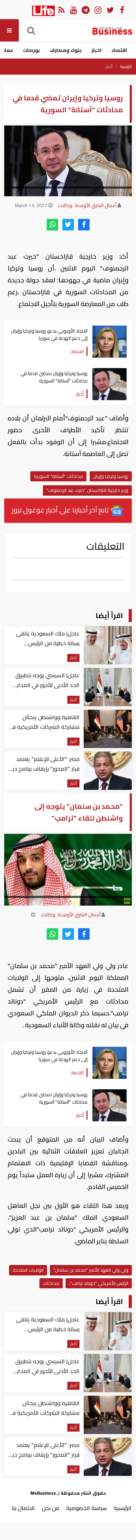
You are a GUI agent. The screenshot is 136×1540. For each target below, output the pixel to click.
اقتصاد (119, 50)
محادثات (51, 1283)
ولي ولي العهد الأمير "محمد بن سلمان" (90, 1270)
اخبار (96, 50)
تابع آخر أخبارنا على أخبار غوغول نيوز (61, 509)
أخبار (109, 66)
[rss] (61, 9)
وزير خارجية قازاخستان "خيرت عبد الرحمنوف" (87, 490)
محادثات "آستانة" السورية (58, 476)
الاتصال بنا (23, 1508)
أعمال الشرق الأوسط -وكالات (87, 205)
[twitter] (68, 225)
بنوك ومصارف (66, 50)
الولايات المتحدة (28, 1270)
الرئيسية (126, 66)
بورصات (31, 50)
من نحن (50, 1508)
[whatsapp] (52, 225)
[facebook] (84, 225)
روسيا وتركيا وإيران (110, 476)
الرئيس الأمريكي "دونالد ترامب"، (98, 1283)
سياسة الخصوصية (86, 1508)
